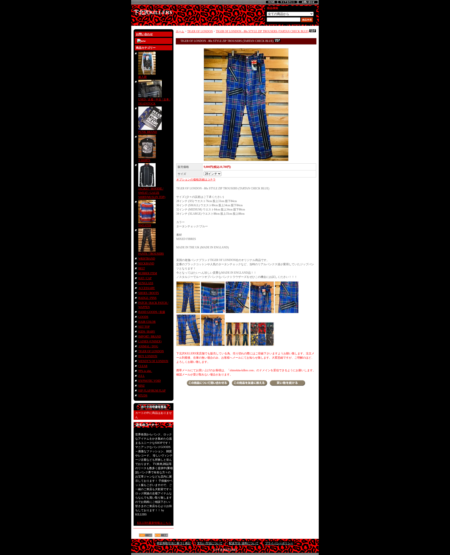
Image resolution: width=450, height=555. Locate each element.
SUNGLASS (145, 283)
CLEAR (142, 366)
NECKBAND (146, 263)
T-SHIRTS (144, 160)
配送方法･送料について (244, 543)
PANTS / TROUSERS (151, 253)
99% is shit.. (145, 371)
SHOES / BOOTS (148, 293)
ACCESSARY (146, 288)
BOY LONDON (147, 356)
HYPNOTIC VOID (149, 380)
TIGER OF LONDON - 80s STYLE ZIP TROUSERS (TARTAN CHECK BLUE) (262, 31)
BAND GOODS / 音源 (151, 312)
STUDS (142, 395)
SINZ (141, 385)
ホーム (180, 31)
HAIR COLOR (147, 321)
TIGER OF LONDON (151, 351)
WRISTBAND (146, 258)
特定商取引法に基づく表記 (174, 543)
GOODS (143, 317)
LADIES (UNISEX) (149, 341)
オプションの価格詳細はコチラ (196, 179)
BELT (141, 268)
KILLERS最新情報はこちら (154, 523)
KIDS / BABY (146, 331)
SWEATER (144, 225)
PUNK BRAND (147, 132)
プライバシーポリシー (279, 543)
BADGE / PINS (147, 298)
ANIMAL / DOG (148, 346)
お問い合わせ (144, 34)
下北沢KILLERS (153, 12)
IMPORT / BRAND (149, 336)
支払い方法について (209, 543)
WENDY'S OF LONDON (153, 361)
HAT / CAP (145, 278)
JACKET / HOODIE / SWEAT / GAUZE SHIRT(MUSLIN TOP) (151, 193)
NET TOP (144, 326)
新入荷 (142, 77)
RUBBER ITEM (147, 273)
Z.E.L (141, 376)
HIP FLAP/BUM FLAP (152, 390)
